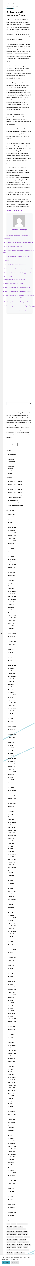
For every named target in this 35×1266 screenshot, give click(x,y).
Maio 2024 (10, 583)
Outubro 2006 (11, 1119)
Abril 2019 (10, 721)
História (15, 1239)
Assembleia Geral (22, 1223)
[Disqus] (19, 336)
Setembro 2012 (12, 931)
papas (26, 1250)
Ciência (23, 1229)
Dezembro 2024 (12, 564)
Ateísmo (9, 1226)
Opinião (16, 1250)
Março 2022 (11, 631)
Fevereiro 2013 (12, 917)
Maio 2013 (10, 910)
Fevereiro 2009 (12, 1045)
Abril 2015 (10, 848)
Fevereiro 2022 (12, 633)
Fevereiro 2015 (12, 854)
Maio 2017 (10, 782)
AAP (8, 1223)
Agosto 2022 (11, 623)
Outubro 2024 (11, 570)
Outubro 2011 (11, 960)
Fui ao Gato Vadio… (13, 500)
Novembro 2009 (12, 1021)
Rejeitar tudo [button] (15, 1262)
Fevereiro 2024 (12, 591)
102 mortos (27, 56)
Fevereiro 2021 (12, 665)
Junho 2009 (11, 1034)
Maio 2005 (10, 1164)
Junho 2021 (11, 655)
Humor (9, 1242)
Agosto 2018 (11, 742)
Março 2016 (11, 819)
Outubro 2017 (11, 769)
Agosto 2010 (11, 997)
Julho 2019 (10, 713)
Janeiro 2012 (11, 952)
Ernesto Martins (12, 454)
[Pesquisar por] (30, 403)
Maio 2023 (10, 609)
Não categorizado (10, 8)
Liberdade (27, 1244)
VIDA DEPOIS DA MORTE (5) (15, 484)
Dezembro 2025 (12, 532)
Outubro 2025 (11, 538)
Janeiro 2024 (11, 593)
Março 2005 (11, 1170)
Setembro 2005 (12, 1154)
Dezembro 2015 (12, 827)
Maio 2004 (10, 1196)
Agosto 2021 (11, 649)
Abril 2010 (10, 1008)
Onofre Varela (11, 466)
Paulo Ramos (10, 468)
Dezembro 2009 (12, 1018)
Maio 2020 (10, 686)
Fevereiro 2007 (12, 1109)
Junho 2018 (11, 747)
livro (8, 1247)
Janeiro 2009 (11, 1048)
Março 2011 (11, 979)
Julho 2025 (11, 546)
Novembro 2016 (12, 798)
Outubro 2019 (11, 705)
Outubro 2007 (11, 1087)
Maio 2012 (10, 941)
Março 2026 (11, 525)
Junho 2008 (11, 1066)
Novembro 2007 (12, 1085)
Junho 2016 (11, 811)
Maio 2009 (10, 1037)
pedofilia (9, 1252)
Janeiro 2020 (11, 697)
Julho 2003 (11, 1215)
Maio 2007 (10, 1101)
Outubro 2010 (11, 992)
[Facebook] (9, 444)
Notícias (9, 1250)
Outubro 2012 (11, 928)
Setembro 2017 (12, 771)
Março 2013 (11, 915)
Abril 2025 (10, 554)
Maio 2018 (10, 750)
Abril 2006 (10, 1135)
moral (14, 1247)
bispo (15, 1226)
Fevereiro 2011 (11, 981)
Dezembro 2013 (12, 891)
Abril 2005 (10, 1167)
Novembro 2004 (12, 1180)
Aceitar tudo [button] (6, 1262)
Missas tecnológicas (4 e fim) (15, 505)
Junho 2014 (11, 875)
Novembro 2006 (12, 1117)
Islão (8, 1244)
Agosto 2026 (11, 514)
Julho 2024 (11, 578)
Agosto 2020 (11, 678)
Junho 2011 (11, 971)
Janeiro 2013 (11, 920)
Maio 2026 (10, 519)
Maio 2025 (10, 551)
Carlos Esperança (19, 230)
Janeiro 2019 (11, 729)
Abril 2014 (10, 880)
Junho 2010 (11, 1002)
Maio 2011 (10, 973)
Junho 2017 (11, 779)
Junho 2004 (11, 1194)
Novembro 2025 (12, 535)
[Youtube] (16, 444)
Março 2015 (11, 851)
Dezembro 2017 (12, 763)
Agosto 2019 (11, 710)
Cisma (17, 1229)
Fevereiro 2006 (12, 1140)
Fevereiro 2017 (12, 790)
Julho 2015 (10, 840)
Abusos (13, 1223)
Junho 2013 (11, 907)
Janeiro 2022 (11, 636)
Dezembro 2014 (12, 859)
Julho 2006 (11, 1127)
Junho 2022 (11, 628)
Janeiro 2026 (11, 530)
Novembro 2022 (12, 617)
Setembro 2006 (12, 1122)
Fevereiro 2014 (12, 886)
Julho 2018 (10, 745)
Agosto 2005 (11, 1156)
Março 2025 (11, 556)
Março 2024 (11, 588)
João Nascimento (11, 461)
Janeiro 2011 (11, 984)
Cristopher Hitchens (21, 1231)
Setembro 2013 (12, 899)
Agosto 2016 (11, 806)
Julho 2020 (11, 681)
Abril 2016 (10, 817)
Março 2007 (11, 1106)
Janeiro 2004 (11, 1207)
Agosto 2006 (11, 1125)
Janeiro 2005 (11, 1175)
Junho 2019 (11, 716)
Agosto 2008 (11, 1061)
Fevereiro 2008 (12, 1077)
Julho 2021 (10, 652)
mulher (25, 1247)
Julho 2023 (11, 604)
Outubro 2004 (11, 1183)
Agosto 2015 (11, 838)
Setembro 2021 (12, 647)
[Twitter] (12, 444)
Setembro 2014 (12, 867)
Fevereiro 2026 (12, 527)
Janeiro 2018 (11, 761)
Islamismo (25, 1242)
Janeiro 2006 (11, 1143)
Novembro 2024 (12, 567)
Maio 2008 (10, 1069)
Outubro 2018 (11, 737)
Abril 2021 (10, 660)
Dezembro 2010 (12, 986)
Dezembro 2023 (12, 596)
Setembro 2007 (12, 1090)
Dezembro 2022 (12, 615)
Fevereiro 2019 (12, 726)
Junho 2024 (11, 580)
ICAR (14, 1242)
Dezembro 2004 (12, 1178)
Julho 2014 (10, 872)
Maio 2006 (10, 1133)
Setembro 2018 (12, 740)
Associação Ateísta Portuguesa (14, 417)
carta (20, 1226)
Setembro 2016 (12, 803)
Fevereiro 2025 (12, 559)
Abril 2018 (10, 753)
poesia (16, 1252)
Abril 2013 (10, 912)
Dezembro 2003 (12, 1210)
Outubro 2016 (11, 801)
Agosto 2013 (11, 902)
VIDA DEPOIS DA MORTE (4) (15, 487)
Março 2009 (11, 1042)
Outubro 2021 (11, 644)
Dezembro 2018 (12, 732)
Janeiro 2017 (11, 793)
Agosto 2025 (11, 543)
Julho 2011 (10, 968)
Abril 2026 (10, 522)
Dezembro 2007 (12, 1082)
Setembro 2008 (12, 1058)
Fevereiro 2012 (12, 949)
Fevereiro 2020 (12, 694)
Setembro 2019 (12, 708)
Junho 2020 (11, 684)
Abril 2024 (10, 586)
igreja (19, 1242)
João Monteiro (11, 459)
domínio (25, 1234)
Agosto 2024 (11, 575)
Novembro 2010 (12, 989)
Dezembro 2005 (12, 1146)
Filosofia (26, 1236)
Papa (21, 1250)
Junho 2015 (11, 843)
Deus (19, 1234)
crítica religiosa (11, 1234)
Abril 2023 (10, 612)
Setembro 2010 (12, 994)
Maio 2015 (10, 846)
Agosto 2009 (11, 1029)
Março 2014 (11, 883)
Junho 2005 (11, 1162)
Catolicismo (10, 1229)
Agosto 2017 (11, 774)
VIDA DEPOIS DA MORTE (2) (15, 492)
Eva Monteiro (10, 457)
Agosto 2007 (11, 1093)
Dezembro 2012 (12, 923)
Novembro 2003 (12, 1212)
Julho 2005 (11, 1159)
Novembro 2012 (12, 925)
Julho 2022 (11, 625)
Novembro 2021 (12, 641)
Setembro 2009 (12, 1026)
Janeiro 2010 (11, 1016)
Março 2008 (11, 1074)
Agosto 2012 (11, 933)
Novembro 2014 (12, 862)
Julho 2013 (10, 904)
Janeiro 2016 (11, 825)
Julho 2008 (11, 1064)
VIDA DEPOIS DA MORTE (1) (15, 495)
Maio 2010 (10, 1005)
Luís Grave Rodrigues (12, 464)
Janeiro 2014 (11, 888)
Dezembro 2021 (12, 639)
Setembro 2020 (12, 676)
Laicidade (19, 1244)
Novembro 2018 (12, 734)
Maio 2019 (10, 718)
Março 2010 (11, 1010)
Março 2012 (11, 947)
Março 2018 (11, 755)
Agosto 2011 (11, 965)
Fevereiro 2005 (12, 1172)
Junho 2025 (11, 548)
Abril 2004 (10, 1199)
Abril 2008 (10, 1071)
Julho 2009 (11, 1032)
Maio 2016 (10, 814)
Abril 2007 (10, 1103)
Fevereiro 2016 (12, 822)
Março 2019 (11, 724)
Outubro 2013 (11, 896)
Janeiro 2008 (11, 1079)
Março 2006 (11, 1138)
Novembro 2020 (12, 671)
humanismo (23, 1239)
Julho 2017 (10, 777)
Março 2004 (11, 1202)
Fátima (9, 1239)
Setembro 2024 (12, 572)
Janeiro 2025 (11, 562)
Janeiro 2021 (11, 668)
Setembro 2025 (12, 540)
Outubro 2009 (11, 1024)
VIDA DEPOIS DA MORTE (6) (15, 481)
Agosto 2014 (11, 870)
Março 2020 (11, 692)
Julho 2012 (10, 936)
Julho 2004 (11, 1191)
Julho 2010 (10, 1000)
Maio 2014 (10, 878)
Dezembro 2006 (12, 1114)
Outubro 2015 (11, 832)
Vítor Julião (10, 473)
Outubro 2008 (11, 1056)
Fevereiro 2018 (12, 758)
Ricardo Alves (11, 470)
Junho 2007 (11, 1098)
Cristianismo (10, 1231)
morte (19, 1247)
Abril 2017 (10, 785)
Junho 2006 (11, 1130)
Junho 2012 (11, 939)
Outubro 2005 (11, 1151)
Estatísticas (19, 1236)
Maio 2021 (10, 657)
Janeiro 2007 (11, 1111)
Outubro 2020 (11, 673)
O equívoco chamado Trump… (16, 503)
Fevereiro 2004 (12, 1204)
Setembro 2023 (12, 599)
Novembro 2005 (12, 1148)
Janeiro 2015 (11, 856)
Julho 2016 (10, 809)
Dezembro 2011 (12, 955)
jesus (13, 1244)
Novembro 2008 (12, 1053)
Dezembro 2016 (12, 795)
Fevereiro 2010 (12, 1013)
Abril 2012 (10, 944)
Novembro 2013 (12, 894)
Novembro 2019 (12, 702)
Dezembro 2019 (12, 700)
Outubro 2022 (11, 620)
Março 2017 (11, 787)
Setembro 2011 (12, 963)
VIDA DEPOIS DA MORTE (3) (15, 489)
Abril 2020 (10, 689)
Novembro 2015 (12, 830)
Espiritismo (10, 1236)
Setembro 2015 (12, 835)
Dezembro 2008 (12, 1050)
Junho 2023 (11, 607)
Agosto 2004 (11, 1188)
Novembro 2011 (12, 957)
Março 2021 (11, 663)
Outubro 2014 (11, 864)
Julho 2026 (11, 517)
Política (22, 1252)
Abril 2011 (10, 976)
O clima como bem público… (15, 497)
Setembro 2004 (12, 1186)
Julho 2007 (11, 1095)
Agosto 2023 (11, 601)
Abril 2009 (10, 1040)
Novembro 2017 (12, 766)
